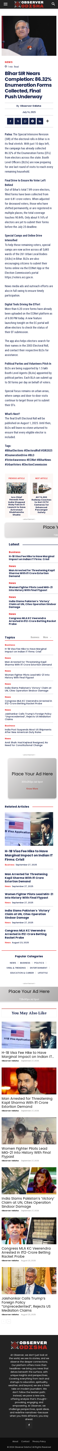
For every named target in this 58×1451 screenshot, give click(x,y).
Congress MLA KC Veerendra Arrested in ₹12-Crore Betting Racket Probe (32, 621)
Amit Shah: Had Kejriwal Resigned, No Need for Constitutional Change (26, 744)
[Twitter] (18, 121)
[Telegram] (32, 121)
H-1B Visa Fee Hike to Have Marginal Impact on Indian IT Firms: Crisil (31, 558)
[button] (5, 4)
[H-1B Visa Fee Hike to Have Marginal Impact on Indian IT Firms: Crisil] (29, 829)
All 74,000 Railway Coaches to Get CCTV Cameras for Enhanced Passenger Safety (41, 505)
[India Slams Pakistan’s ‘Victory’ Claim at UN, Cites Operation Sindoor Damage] (29, 1180)
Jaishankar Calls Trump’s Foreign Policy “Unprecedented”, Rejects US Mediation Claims (28, 716)
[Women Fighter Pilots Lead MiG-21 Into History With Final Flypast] (29, 1130)
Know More (32, 788)
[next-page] (9, 1321)
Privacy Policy (39, 1441)
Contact (25, 1441)
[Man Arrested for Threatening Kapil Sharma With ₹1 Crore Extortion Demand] (29, 1080)
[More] (47, 121)
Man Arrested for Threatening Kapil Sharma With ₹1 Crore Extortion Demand (32, 573)
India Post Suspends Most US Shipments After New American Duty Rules (28, 731)
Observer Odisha (30, 106)
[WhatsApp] (25, 121)
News (9, 62)
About (15, 1441)
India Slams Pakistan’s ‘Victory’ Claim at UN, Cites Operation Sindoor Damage (32, 604)
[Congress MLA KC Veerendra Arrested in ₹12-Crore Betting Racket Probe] (29, 1230)
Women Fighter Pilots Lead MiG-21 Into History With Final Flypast (31, 589)
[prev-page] (4, 1321)
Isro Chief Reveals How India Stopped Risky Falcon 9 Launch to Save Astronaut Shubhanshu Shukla (16, 506)
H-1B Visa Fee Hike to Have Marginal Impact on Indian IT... (28, 1054)
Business (14, 552)
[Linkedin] (40, 121)
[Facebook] (10, 121)
